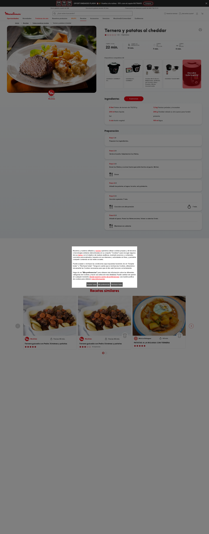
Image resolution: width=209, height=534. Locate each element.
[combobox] (66, 265)
